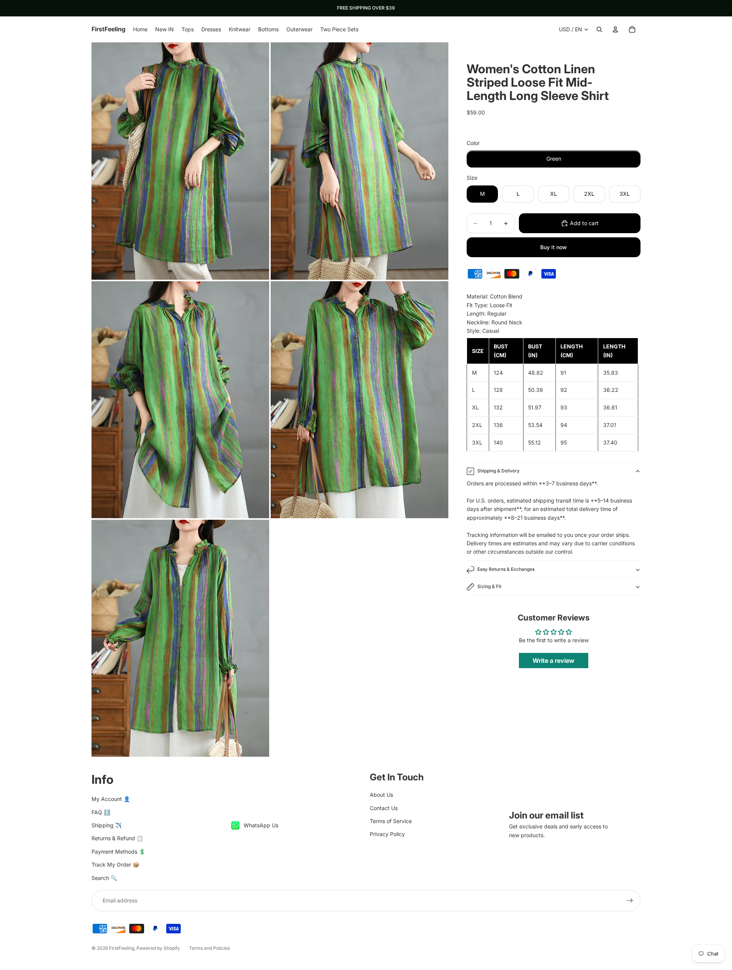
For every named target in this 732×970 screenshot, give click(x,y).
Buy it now (553, 247)
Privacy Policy (387, 834)
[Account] (615, 29)
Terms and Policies (209, 948)
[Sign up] (630, 900)
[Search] (599, 29)
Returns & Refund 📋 (117, 838)
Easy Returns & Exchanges (506, 569)
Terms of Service (391, 821)
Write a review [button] (554, 661)
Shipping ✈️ (107, 825)
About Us (381, 794)
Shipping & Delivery (498, 471)
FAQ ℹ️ (101, 812)
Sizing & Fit (489, 587)
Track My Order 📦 (115, 864)
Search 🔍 (104, 878)
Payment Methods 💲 (118, 851)
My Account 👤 (111, 799)
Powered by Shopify (158, 948)
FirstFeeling (121, 948)
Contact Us (384, 808)
